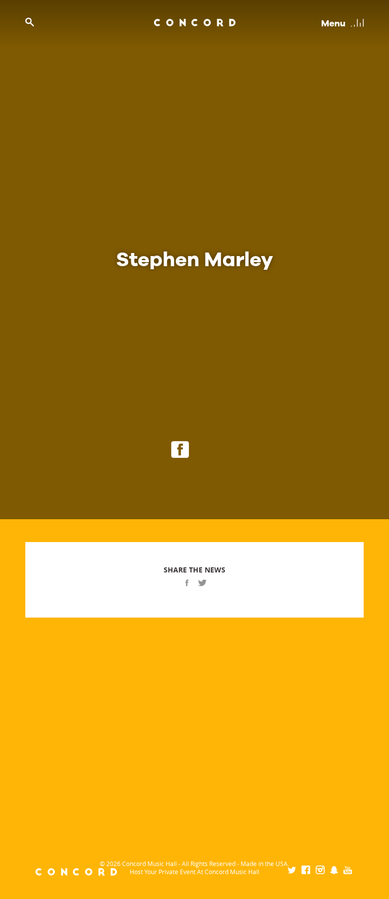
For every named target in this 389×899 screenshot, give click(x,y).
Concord (195, 22)
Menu (333, 23)
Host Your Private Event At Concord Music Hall (194, 872)
